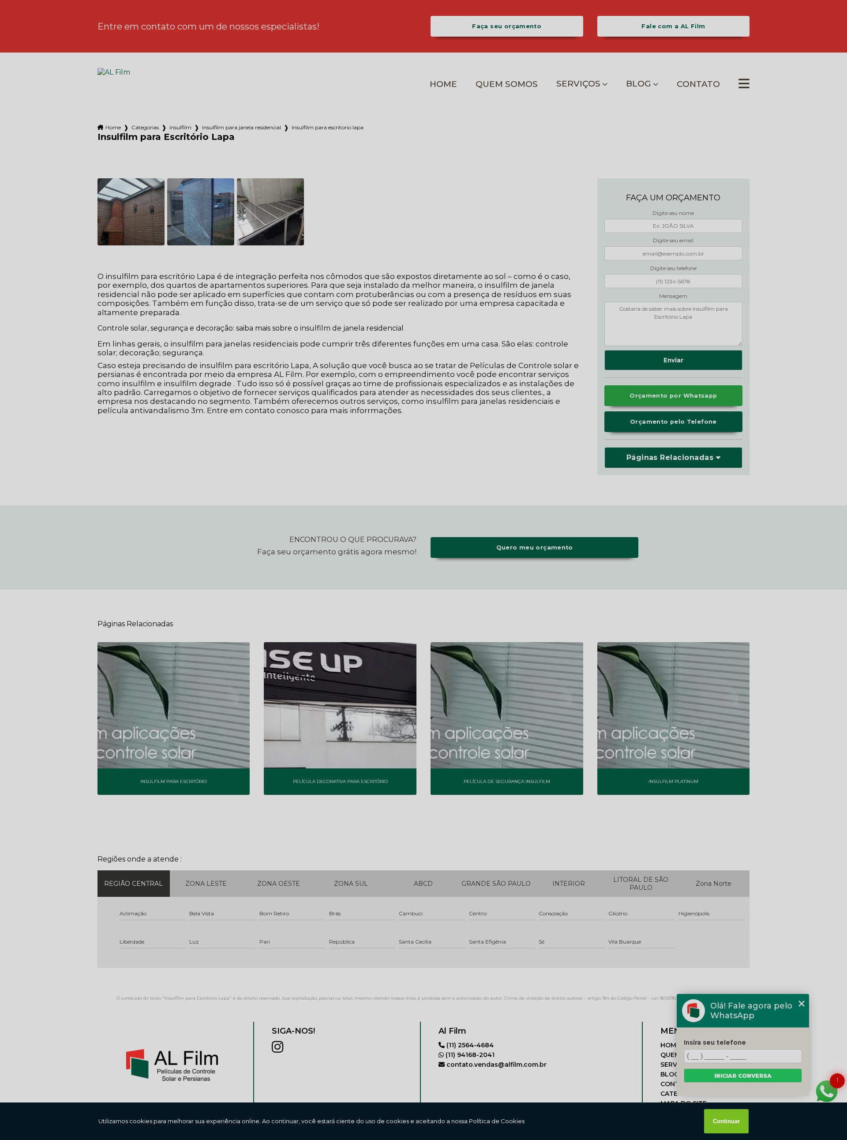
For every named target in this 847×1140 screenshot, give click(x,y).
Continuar (726, 1121)
